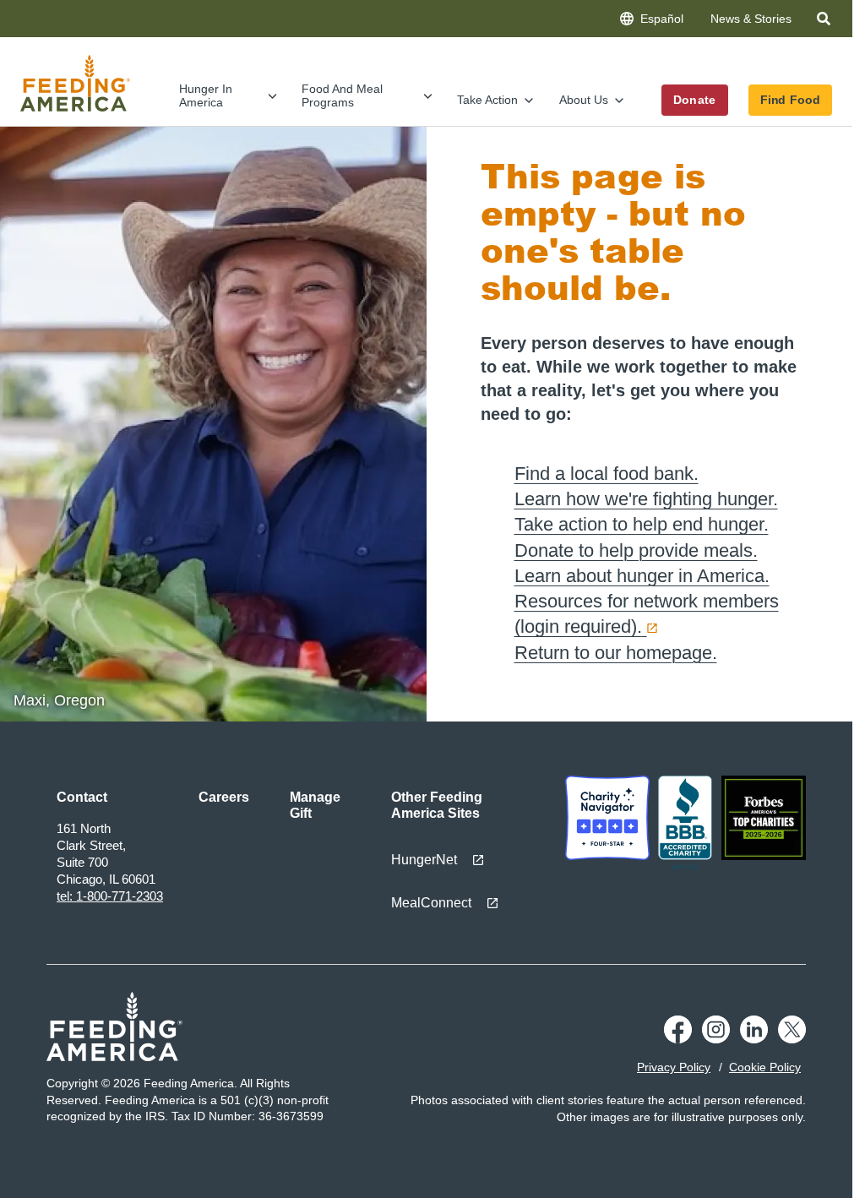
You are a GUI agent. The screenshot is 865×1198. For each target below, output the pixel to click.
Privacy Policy (673, 1067)
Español (661, 18)
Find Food (790, 99)
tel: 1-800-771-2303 (110, 896)
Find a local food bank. (606, 473)
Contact (82, 797)
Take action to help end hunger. (641, 524)
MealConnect (431, 903)
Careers (224, 797)
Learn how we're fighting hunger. (646, 498)
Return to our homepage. (615, 652)
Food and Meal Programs (342, 95)
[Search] (825, 22)
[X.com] (792, 1039)
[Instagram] (716, 1039)
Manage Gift (315, 805)
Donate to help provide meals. (636, 550)
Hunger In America (205, 95)
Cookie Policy (765, 1067)
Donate (694, 99)
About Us (583, 99)
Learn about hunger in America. (642, 575)
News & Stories (751, 18)
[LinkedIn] (754, 1039)
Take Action (487, 99)
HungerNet (424, 859)
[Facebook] (678, 1039)
